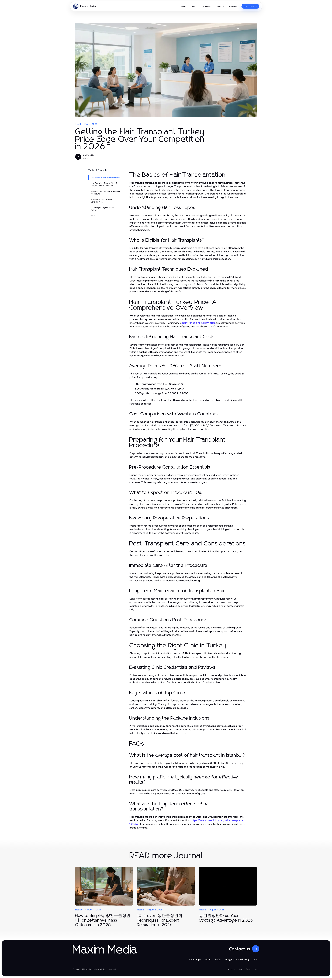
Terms (248, 969)
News (208, 959)
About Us (231, 969)
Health (78, 124)
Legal (256, 969)
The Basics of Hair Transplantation (105, 177)
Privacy (241, 969)
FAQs (93, 215)
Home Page (195, 959)
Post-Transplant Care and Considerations (101, 200)
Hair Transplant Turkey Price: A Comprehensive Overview (104, 184)
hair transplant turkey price (199, 322)
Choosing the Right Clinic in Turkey (102, 208)
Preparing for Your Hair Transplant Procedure (105, 192)
